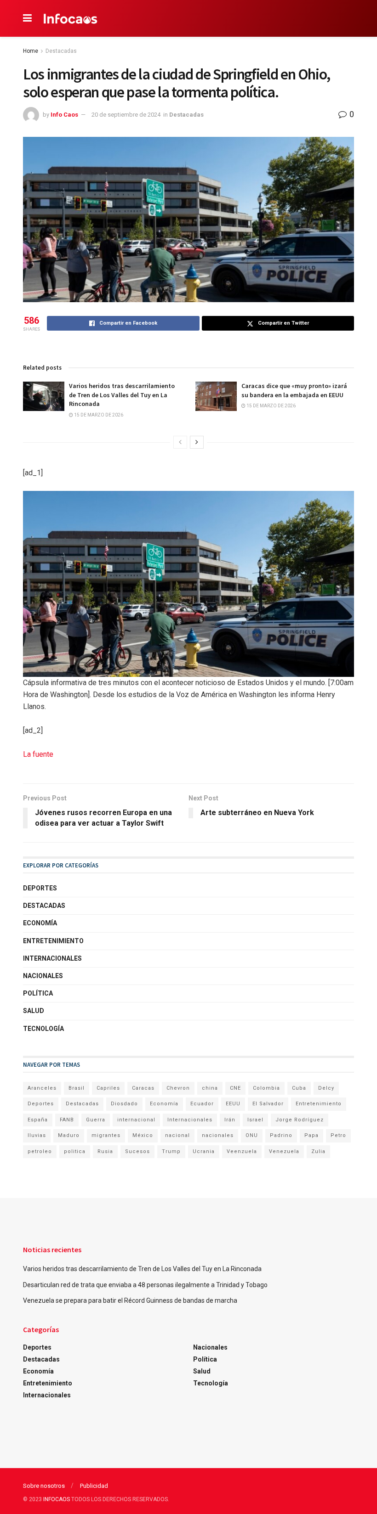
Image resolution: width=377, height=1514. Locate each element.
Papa (311, 1135)
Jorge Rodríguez (299, 1120)
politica (75, 1151)
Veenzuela (242, 1151)
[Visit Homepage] (70, 18)
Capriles (108, 1088)
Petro (338, 1135)
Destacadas (61, 51)
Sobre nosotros (44, 1485)
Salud (33, 1010)
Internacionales (52, 958)
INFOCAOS (56, 1499)
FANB (67, 1120)
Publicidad (94, 1485)
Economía (40, 923)
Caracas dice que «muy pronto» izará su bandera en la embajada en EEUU (294, 390)
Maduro (69, 1135)
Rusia (105, 1151)
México (142, 1135)
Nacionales (43, 975)
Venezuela (284, 1151)
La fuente (38, 754)
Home (30, 51)
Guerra (95, 1120)
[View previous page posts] (180, 442)
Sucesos (137, 1151)
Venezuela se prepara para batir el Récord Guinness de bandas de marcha (130, 1300)
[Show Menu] (27, 18)
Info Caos (64, 114)
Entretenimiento (53, 941)
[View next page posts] (197, 442)
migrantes (105, 1135)
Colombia (266, 1088)
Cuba (299, 1088)
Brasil (77, 1088)
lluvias (37, 1135)
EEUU (233, 1104)
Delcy (326, 1088)
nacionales (218, 1135)
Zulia (318, 1151)
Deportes (40, 888)
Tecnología (43, 1028)
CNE (235, 1088)
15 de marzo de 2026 (98, 414)
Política (38, 993)
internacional (136, 1120)
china (210, 1088)
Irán (229, 1120)
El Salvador (268, 1104)
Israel (255, 1120)
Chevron (178, 1088)
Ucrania (204, 1151)
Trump (171, 1151)
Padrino (281, 1135)
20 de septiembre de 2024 (125, 114)
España (38, 1120)
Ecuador (202, 1104)
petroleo (40, 1151)
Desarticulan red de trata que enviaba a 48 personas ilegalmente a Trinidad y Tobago (145, 1285)
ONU (252, 1135)
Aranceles (42, 1088)
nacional (177, 1135)
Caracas (143, 1088)
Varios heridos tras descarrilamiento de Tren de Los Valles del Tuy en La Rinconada (122, 395)
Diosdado (124, 1104)
